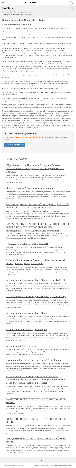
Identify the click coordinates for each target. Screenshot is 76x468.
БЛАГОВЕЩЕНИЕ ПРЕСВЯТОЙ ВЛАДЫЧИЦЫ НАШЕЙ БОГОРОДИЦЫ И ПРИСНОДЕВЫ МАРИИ (37, 206)
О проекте (33, 460)
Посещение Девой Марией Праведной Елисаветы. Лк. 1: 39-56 (52, 465)
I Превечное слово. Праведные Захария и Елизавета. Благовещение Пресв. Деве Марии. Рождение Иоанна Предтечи (35, 168)
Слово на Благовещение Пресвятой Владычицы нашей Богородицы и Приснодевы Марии (36, 262)
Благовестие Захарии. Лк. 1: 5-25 (13, 465)
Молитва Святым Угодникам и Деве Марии (29, 187)
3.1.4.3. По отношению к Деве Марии (26, 329)
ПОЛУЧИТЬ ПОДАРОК (14, 144)
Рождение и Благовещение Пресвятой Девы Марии (34, 359)
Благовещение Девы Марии (21, 345)
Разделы (41, 460)
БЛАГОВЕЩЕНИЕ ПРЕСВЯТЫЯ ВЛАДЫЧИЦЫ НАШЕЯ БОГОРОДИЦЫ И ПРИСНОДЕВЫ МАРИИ (37, 225)
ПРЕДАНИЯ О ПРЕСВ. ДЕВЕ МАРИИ (27, 243)
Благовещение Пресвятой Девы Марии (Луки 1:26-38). (36, 279)
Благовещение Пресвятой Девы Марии (27, 312)
